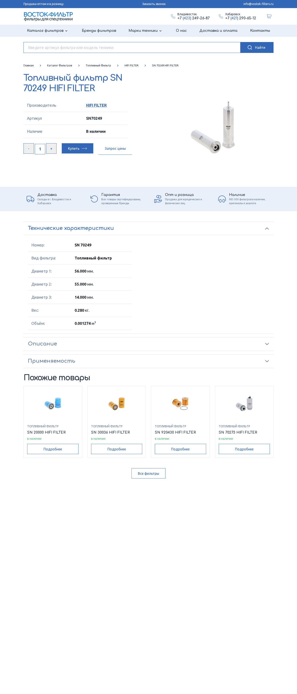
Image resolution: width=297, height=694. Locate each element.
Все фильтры (148, 473)
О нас (181, 31)
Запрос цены (115, 148)
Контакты (260, 31)
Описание (42, 344)
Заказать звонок (154, 4)
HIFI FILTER (96, 105)
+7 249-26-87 (193, 18)
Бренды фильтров (99, 31)
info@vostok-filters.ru (259, 4)
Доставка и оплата (218, 31)
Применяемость (51, 361)
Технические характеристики (71, 228)
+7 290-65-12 (240, 18)
